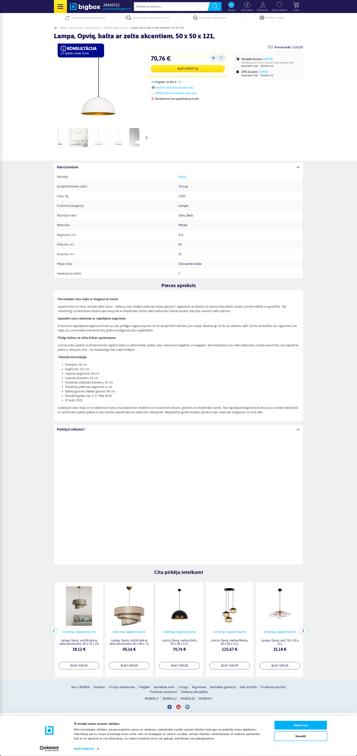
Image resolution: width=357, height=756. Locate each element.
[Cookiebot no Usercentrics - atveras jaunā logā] (49, 749)
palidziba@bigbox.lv (117, 8)
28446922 (111, 5)
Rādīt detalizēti (84, 748)
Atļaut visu (301, 725)
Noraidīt (300, 736)
